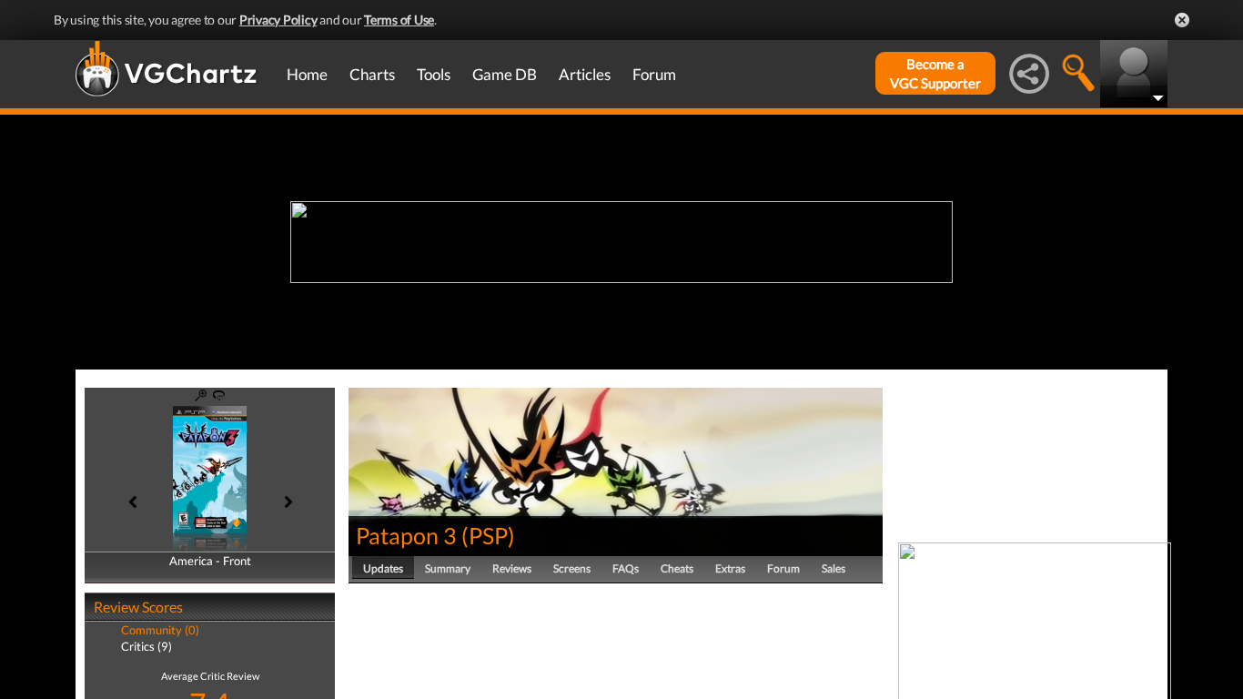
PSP (488, 535)
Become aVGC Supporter (935, 73)
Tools (433, 74)
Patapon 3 (406, 535)
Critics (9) (146, 646)
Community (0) (160, 630)
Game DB (504, 74)
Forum (654, 74)
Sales (833, 568)
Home (307, 74)
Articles (585, 74)
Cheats (677, 568)
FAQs (625, 568)
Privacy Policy (278, 19)
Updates (383, 568)
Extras (730, 568)
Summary (447, 568)
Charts (372, 74)
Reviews (511, 568)
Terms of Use (399, 19)
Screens (572, 568)
